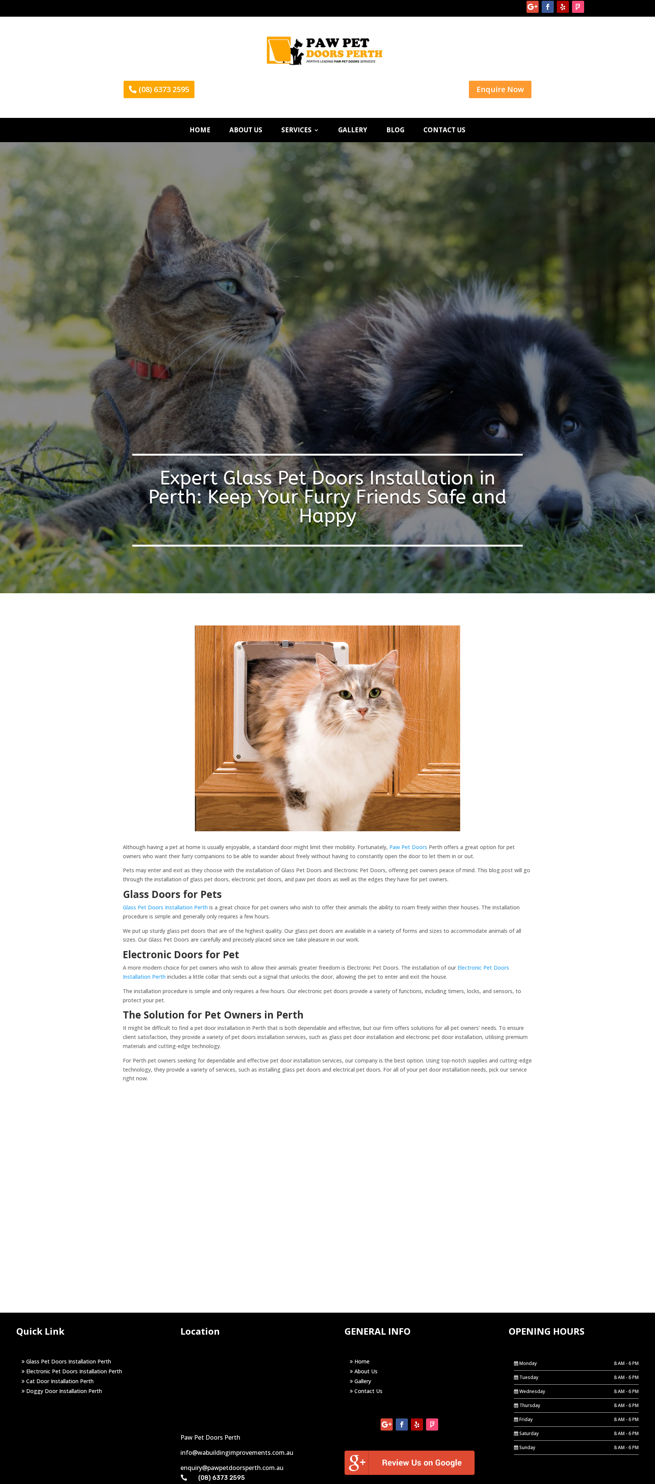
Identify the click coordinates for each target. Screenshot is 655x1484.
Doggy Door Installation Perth (63, 1391)
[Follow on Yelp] (563, 7)
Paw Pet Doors (408, 847)
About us (245, 130)
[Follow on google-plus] (533, 7)
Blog (395, 130)
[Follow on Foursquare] (578, 7)
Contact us (444, 130)
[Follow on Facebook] (548, 7)
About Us (365, 1371)
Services (296, 130)
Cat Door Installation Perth (59, 1381)
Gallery (352, 130)
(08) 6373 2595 (164, 89)
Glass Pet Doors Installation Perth (165, 907)
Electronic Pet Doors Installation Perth (73, 1371)
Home (200, 130)
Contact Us (367, 1391)
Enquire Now (500, 89)
